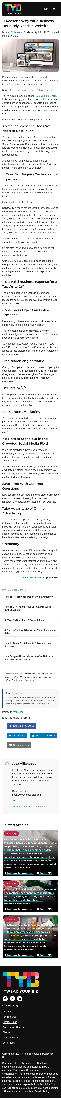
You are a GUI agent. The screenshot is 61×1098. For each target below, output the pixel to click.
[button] (47, 9)
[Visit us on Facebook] (5, 999)
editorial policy (12, 680)
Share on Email (21, 745)
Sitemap (7, 1032)
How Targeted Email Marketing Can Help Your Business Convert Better (29, 658)
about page (29, 680)
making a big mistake (46, 96)
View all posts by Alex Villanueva (30, 806)
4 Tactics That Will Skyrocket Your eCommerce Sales (30, 632)
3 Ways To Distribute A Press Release (24, 620)
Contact (7, 1011)
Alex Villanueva (14, 32)
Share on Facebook (23, 726)
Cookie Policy (41, 1091)
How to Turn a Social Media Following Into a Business (28, 645)
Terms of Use (9, 1017)
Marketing (18, 712)
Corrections (9, 1042)
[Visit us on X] (12, 999)
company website (32, 577)
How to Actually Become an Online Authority (28, 596)
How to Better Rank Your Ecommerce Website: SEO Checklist (29, 608)
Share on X (19, 735)
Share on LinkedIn (45, 735)
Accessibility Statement (15, 1027)
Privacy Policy (10, 1022)
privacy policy (25, 1091)
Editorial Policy (10, 1037)
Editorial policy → (44, 704)
